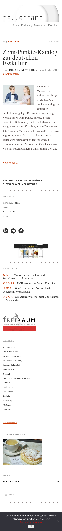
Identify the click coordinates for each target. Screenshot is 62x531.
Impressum (7, 207)
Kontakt (6, 216)
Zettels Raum (7, 409)
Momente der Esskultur (46, 25)
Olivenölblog (7, 400)
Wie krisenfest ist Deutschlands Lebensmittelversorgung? (27, 289)
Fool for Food (8, 391)
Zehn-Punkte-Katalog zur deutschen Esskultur (30, 57)
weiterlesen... (10, 162)
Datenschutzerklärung (11, 211)
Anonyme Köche (9, 347)
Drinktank (6, 373)
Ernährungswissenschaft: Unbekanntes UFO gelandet (31, 298)
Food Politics (8, 387)
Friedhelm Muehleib (23, 70)
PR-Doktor (7, 404)
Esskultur (6, 382)
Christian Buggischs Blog (12, 356)
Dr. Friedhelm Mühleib (11, 203)
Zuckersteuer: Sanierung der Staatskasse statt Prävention (25, 276)
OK (31, 526)
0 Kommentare (11, 73)
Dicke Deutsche (8, 369)
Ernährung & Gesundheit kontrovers (16, 378)
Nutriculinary (8, 396)
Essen (16, 25)
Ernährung (26, 25)
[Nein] (58, 521)
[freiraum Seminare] (31, 321)
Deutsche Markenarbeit (11, 365)
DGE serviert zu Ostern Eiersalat (36, 283)
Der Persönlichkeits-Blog (12, 360)
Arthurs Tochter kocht (11, 351)
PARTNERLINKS (10, 422)
